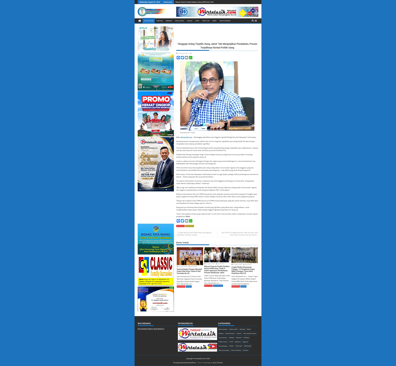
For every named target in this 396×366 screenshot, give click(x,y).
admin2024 (193, 266)
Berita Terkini (180, 226)
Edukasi (189, 21)
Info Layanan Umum (249, 333)
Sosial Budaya (179, 21)
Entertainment (230, 333)
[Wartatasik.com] (139, 20)
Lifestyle (231, 337)
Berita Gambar (223, 329)
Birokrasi (169, 21)
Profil (231, 342)
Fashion (239, 333)
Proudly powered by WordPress (184, 363)
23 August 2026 (210, 264)
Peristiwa (159, 21)
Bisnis (214, 21)
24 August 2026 (182, 266)
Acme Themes (218, 363)
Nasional (238, 337)
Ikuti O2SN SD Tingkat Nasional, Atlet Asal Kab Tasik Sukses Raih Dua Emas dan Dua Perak (240, 234)
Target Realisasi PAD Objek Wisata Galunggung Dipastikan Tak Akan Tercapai (194, 234)
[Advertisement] (217, 33)
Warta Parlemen (225, 21)
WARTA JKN (205, 21)
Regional (245, 342)
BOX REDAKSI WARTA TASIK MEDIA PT (151, 329)
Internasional (223, 337)
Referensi (238, 342)
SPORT (197, 21)
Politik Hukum (148, 21)
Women (245, 350)
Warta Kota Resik (224, 350)
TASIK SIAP (238, 346)
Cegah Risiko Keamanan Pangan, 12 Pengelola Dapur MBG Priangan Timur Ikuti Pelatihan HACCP (209, 2)
